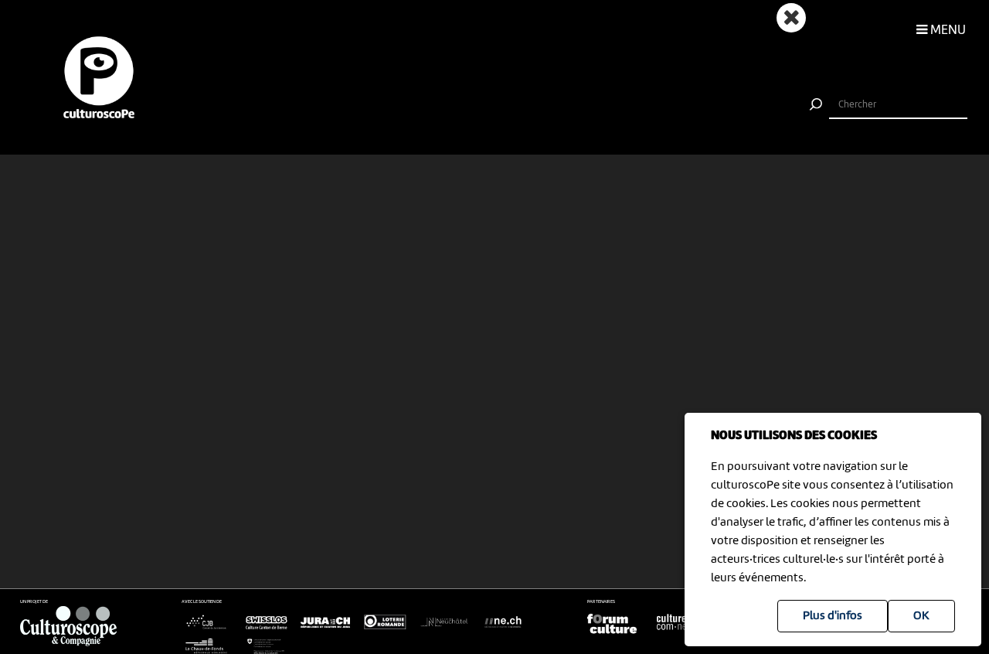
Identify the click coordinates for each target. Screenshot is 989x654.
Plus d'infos (832, 616)
